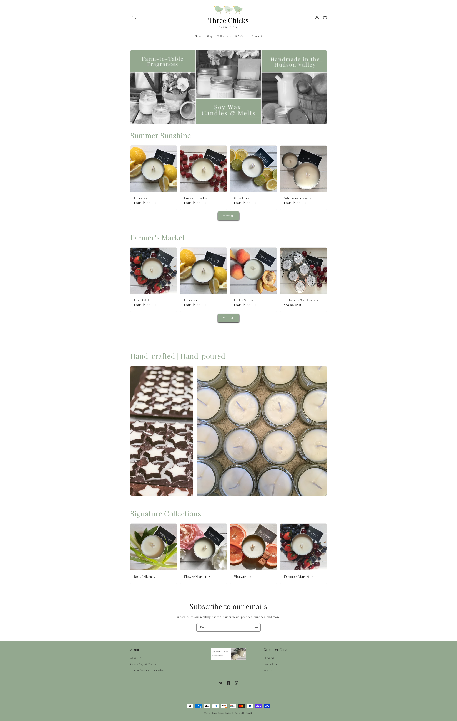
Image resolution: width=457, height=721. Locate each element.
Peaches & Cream (244, 300)
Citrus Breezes (242, 197)
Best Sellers (143, 577)
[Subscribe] (256, 627)
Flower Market (195, 577)
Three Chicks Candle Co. (223, 713)
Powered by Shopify (244, 713)
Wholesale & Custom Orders (147, 670)
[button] (134, 17)
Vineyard (241, 577)
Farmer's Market (296, 577)
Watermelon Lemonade (297, 197)
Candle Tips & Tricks (143, 664)
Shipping (269, 658)
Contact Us (270, 664)
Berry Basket (141, 300)
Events (268, 670)
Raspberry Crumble (195, 197)
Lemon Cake (141, 197)
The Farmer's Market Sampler (301, 300)
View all (228, 216)
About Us (135, 658)
